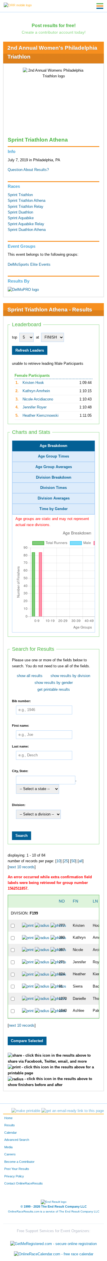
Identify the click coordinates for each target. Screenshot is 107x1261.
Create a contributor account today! (54, 32)
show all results (30, 676)
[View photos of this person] (58, 926)
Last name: (20, 746)
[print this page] (25, 1111)
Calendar (10, 1132)
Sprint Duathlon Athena (27, 230)
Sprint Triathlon (20, 195)
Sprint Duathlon (20, 212)
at (37, 337)
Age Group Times (53, 456)
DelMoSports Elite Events (29, 265)
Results (9, 1125)
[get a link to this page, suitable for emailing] (72, 1111)
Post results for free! (54, 25)
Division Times (53, 488)
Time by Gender (53, 509)
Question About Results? (28, 170)
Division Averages (54, 498)
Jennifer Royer (35, 407)
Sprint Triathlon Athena (26, 201)
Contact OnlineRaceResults (23, 1183)
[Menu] (99, 6)
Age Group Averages (53, 467)
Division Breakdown (53, 478)
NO (62, 901)
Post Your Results (16, 1169)
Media (8, 1147)
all (80, 861)
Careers (10, 1154)
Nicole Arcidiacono (38, 399)
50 (73, 861)
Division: (18, 805)
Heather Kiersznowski (40, 416)
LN (95, 901)
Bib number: (21, 700)
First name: (20, 725)
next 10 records (22, 867)
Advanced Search (16, 1139)
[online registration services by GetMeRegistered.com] (53, 1242)
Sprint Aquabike (21, 218)
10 (58, 861)
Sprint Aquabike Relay (26, 224)
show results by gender (54, 683)
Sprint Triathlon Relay (25, 207)
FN (75, 901)
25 (66, 861)
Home (8, 1118)
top (14, 337)
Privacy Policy (14, 1176)
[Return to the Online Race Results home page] (18, 5)
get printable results (53, 690)
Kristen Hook (33, 383)
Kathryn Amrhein (36, 391)
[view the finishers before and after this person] (42, 926)
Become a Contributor (19, 1161)
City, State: (20, 771)
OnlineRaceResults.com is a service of (53, 1211)
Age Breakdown (53, 446)
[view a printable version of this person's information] (28, 926)
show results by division (70, 676)
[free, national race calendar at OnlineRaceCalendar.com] (53, 1254)
